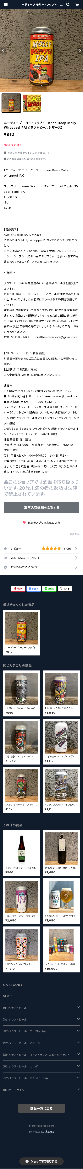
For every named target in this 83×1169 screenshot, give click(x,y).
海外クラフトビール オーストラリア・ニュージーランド (36, 1054)
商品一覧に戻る (41, 1108)
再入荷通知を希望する (43, 507)
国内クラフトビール (15, 1007)
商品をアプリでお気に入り (43, 522)
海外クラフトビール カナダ (20, 1066)
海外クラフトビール (15, 1019)
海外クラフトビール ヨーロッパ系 (24, 1031)
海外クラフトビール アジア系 (22, 1043)
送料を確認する (41, 152)
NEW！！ (8, 996)
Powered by (37, 1132)
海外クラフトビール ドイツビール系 (25, 1078)
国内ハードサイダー (15, 1089)
